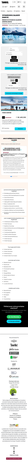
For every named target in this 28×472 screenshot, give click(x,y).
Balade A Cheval (7, 262)
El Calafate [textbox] (9, 54)
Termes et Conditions (15, 415)
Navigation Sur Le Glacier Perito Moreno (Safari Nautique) (14, 213)
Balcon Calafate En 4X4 (9, 203)
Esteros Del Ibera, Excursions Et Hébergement (14, 228)
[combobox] (14, 49)
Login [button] (5, 6)
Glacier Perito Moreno (9, 197)
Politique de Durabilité (15, 417)
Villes (5, 296)
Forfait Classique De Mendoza (11, 236)
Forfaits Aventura (7, 253)
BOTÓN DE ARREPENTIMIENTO (14, 458)
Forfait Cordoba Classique (10, 234)
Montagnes (6, 294)
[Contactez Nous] (19, 6)
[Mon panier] (24, 6)
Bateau (5, 270)
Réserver (20, 129)
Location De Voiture (8, 283)
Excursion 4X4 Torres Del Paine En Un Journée (14, 195)
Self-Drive (6, 281)
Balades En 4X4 (7, 266)
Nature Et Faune (7, 290)
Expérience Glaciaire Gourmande (11, 206)
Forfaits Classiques (8, 251)
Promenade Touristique (9, 268)
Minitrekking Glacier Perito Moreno (11, 193)
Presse (15, 419)
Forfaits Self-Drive (8, 249)
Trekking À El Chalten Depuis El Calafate (13, 201)
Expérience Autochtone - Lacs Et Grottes (13, 208)
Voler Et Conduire (8, 279)
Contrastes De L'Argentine (10, 232)
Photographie (7, 292)
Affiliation (15, 413)
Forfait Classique (8, 223)
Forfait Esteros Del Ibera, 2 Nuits (11, 221)
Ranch (5, 277)
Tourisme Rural (7, 298)
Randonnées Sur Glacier (9, 275)
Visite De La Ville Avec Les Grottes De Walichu (14, 210)
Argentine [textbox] (12, 50)
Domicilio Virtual (14, 387)
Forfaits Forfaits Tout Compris (10, 255)
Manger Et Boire (7, 273)
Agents (13, 6)
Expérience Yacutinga (9, 226)
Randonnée (6, 264)
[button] (2, 155)
